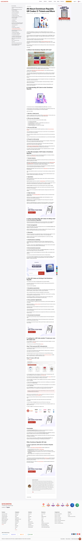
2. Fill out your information (15, 12)
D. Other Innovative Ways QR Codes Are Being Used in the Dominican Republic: (17, 23)
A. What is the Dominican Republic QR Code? (17, 7)
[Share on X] (56, 268)
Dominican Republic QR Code (45, 41)
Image (16, 516)
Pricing (69, 515)
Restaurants (30, 513)
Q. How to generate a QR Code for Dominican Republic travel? (16, 44)
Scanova (49, 376)
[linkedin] (75, 534)
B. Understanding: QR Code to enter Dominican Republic (17, 10)
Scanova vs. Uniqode (58, 521)
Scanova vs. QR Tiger (58, 519)
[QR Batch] (13, 534)
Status (42, 520)
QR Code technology (40, 461)
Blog (42, 515)
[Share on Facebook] (56, 266)
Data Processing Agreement (75, 538)
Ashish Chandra (38, 13)
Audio (16, 524)
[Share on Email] (56, 273)
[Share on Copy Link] (56, 274)
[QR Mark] (30, 534)
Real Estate (16, 525)
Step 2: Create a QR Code (15, 40)
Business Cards (30, 521)
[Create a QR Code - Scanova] (64, 13)
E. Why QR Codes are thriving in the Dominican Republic (17, 30)
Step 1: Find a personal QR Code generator (16, 38)
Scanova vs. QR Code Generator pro (60, 520)
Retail (29, 517)
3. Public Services (14, 21)
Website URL (17, 513)
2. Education (13, 26)
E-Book (42, 517)
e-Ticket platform (41, 449)
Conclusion (13, 41)
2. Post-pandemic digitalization (16, 33)
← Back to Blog (29, 6)
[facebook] (72, 534)
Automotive (29, 524)
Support (42, 521)
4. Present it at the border (15, 15)
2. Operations (13, 20)
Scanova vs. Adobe (57, 515)
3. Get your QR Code (15, 14)
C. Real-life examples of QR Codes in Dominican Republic (17, 17)
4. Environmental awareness (16, 28)
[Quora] (33, 492)
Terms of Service (68, 538)
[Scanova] (4, 1)
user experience (33, 155)
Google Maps (17, 517)
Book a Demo (43, 513)
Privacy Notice (63, 538)
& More (3, 524)
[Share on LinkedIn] (56, 269)
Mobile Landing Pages (5, 519)
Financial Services (30, 525)
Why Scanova (70, 513)
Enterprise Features (4, 520)
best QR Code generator (47, 354)
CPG (28, 515)
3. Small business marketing (15, 27)
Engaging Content (4, 517)
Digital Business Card (18, 519)
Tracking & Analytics (4, 516)
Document (16, 515)
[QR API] (21, 534)
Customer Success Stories (71, 516)
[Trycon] (8, 507)
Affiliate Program (43, 516)
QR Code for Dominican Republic (36, 447)
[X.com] (74, 534)
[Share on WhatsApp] (56, 271)
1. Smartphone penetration (15, 32)
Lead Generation (4, 521)
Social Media (17, 520)
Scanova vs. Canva (57, 516)
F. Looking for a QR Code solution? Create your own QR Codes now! (17, 36)
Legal (42, 519)
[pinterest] (79, 534)
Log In (74, 1)
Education (29, 519)
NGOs (29, 520)
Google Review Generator (45, 525)
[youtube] (77, 534)
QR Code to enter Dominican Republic (38, 70)
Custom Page (17, 521)
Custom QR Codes (4, 515)
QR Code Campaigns (44, 524)
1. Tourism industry (14, 18)
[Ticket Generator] (5, 534)
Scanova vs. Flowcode (58, 517)
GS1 (15, 528)
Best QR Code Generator (58, 513)
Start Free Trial (68, 1)
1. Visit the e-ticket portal (15, 11)
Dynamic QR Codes (4, 513)
